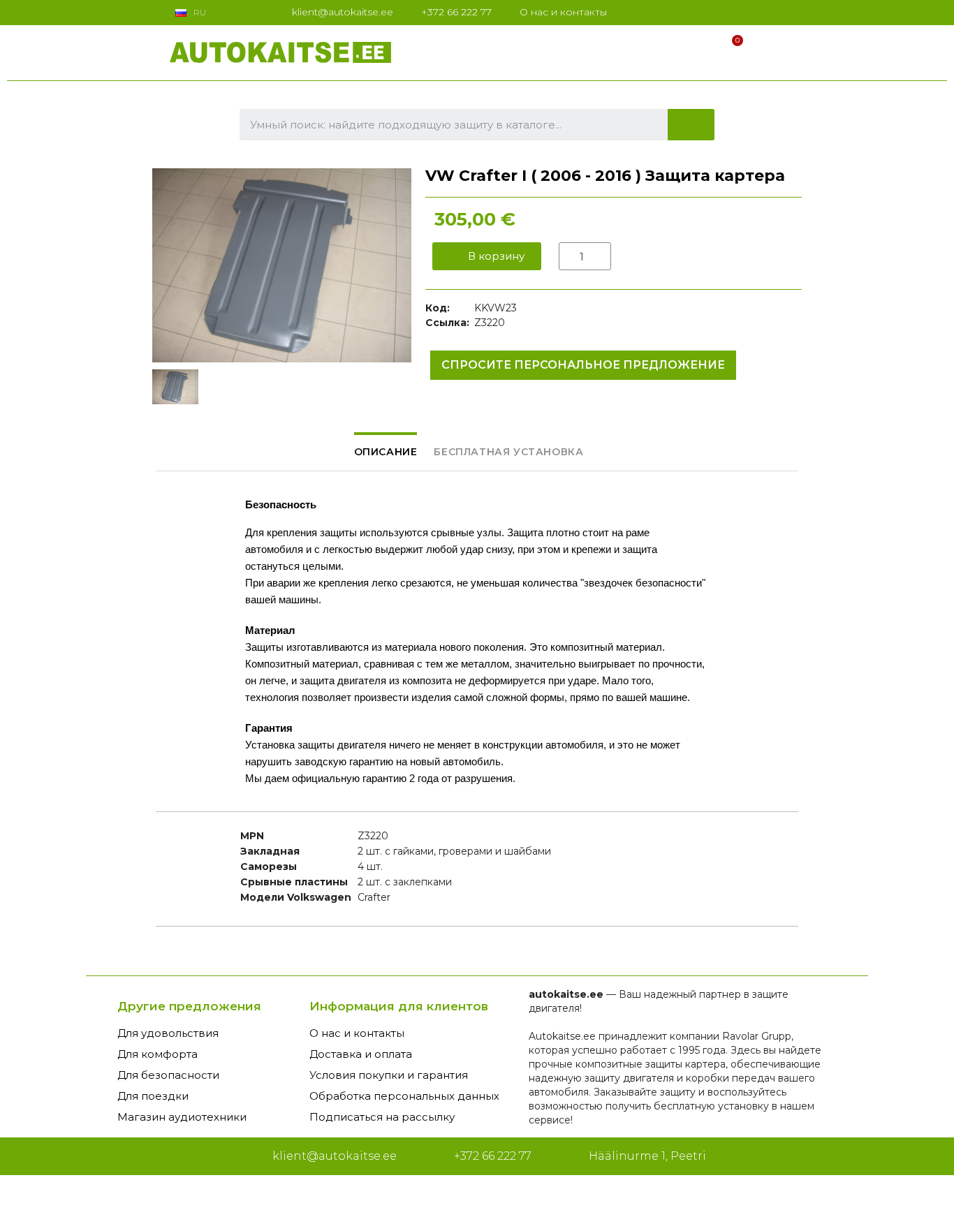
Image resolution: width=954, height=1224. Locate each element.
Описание (386, 451)
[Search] (691, 124)
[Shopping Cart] (731, 50)
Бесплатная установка (508, 451)
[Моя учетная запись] (704, 49)
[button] (486, 256)
